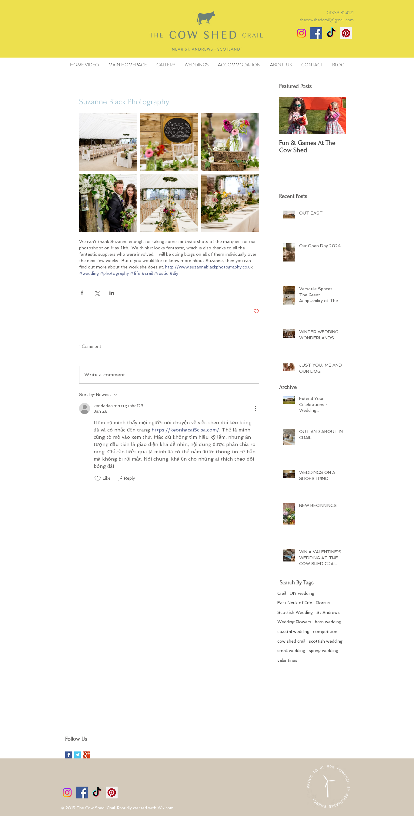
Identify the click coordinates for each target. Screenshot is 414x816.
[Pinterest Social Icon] (346, 33)
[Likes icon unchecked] (98, 478)
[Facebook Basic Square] (68, 754)
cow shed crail (291, 641)
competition (325, 631)
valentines (287, 660)
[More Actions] (255, 408)
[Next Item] (336, 115)
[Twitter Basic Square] (77, 754)
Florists (323, 602)
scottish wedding (325, 641)
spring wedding (323, 650)
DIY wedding (302, 593)
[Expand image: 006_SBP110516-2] (230, 142)
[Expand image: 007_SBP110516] (108, 142)
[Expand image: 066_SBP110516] (169, 203)
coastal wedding (293, 631)
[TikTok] (331, 33)
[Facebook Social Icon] (316, 33)
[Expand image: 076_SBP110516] (108, 203)
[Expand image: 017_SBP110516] (230, 203)
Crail (281, 593)
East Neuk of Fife (294, 602)
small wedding (291, 650)
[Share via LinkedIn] (112, 293)
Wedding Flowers (294, 621)
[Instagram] (301, 33)
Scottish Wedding (295, 612)
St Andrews (328, 612)
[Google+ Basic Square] (86, 754)
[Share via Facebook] (82, 293)
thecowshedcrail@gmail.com (327, 19)
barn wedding (328, 621)
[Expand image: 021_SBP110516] (169, 142)
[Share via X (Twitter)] (97, 293)
